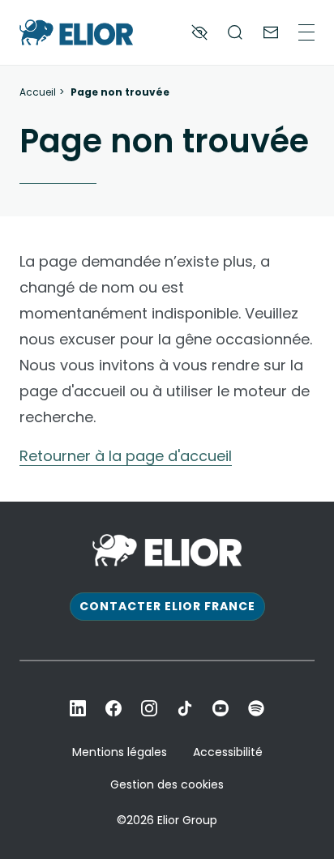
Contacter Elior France (167, 606)
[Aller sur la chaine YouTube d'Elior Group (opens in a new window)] (220, 708)
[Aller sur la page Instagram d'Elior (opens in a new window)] (149, 708)
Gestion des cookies (167, 784)
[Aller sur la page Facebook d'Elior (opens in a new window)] (113, 708)
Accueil (37, 92)
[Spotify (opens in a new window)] (256, 708)
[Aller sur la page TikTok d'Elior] (185, 708)
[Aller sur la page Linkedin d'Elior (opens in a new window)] (78, 708)
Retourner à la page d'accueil (125, 456)
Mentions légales (119, 752)
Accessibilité (228, 752)
